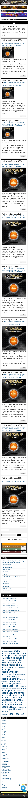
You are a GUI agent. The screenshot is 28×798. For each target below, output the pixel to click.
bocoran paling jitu (10, 679)
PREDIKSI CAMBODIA (7, 567)
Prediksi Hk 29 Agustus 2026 (8, 636)
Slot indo (3, 728)
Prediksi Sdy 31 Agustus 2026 (12, 40)
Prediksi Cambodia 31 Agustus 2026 (10, 607)
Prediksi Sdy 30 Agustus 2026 (12, 80)
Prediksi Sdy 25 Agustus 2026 (12, 320)
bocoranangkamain (11, 674)
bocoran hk (23, 674)
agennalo (4, 651)
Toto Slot (3, 744)
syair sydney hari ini (5, 772)
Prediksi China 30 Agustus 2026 (9, 624)
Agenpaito (3, 738)
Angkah (3, 755)
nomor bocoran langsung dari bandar (12, 695)
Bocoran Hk (4, 776)
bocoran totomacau (22, 686)
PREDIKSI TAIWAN (6, 588)
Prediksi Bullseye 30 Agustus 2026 (10, 629)
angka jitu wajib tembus (13, 656)
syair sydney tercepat (6, 770)
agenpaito (10, 651)
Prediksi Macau (4, 758)
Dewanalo (3, 749)
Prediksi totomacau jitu (5, 714)
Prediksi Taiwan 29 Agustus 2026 (9, 638)
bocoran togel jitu (10, 686)
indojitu (18, 691)
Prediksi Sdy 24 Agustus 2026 (12, 372)
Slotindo (3, 726)
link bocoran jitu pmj (12, 691)
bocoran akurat (14, 664)
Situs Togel (4, 752)
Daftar (23, 546)
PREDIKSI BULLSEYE (7, 564)
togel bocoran (17, 714)
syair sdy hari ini (5, 769)
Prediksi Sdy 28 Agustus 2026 (12, 161)
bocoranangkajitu (10, 671)
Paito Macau (4, 763)
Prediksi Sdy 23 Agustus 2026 (12, 425)
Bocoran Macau (5, 760)
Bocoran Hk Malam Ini (6, 779)
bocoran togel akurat (11, 683)
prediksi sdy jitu (6, 709)
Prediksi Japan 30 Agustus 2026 (9, 622)
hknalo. (13, 691)
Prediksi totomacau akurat (21, 712)
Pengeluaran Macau (5, 766)
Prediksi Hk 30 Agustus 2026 (8, 612)
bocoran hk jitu (4, 676)
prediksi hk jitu (20, 707)
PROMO (3, 796)
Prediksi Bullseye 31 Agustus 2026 (10, 605)
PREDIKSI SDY (18, 45)
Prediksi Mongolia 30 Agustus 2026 (10, 617)
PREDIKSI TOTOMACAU (7, 591)
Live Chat (24, 796)
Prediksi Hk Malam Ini (6, 778)
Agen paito (3, 740)
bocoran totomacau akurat (6, 688)
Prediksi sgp (4, 746)
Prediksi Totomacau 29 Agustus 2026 (10, 634)
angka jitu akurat (18, 653)
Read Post (23, 75)
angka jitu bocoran (10, 655)
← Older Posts (4, 530)
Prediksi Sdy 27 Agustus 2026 (12, 214)
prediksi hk (15, 707)
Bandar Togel (4, 754)
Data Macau (4, 764)
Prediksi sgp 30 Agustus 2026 (8, 619)
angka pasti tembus (11, 661)
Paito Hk (3, 781)
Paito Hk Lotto (4, 782)
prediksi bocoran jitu (11, 705)
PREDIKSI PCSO (6, 581)
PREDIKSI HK (5, 572)
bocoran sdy (22, 679)
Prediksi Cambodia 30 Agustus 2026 (10, 631)
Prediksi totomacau (11, 712)
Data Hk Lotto (4, 787)
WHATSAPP (19, 796)
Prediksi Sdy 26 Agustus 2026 (12, 267)
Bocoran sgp (4, 748)
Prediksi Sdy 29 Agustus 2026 (12, 121)
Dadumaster (4, 757)
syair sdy (3, 773)
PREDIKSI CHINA (6, 569)
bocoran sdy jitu (4, 681)
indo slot (3, 729)
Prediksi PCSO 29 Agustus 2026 (9, 641)
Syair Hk (3, 784)
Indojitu (3, 737)
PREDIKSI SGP (5, 586)
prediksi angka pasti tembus (12, 701)
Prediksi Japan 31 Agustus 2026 (9, 598)
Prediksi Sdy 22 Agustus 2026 (12, 478)
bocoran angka (8, 667)
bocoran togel (14, 681)
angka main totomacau (11, 660)
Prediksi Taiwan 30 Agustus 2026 (9, 615)
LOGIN (8, 796)
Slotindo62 (3, 725)
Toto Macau (4, 767)
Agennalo (3, 720)
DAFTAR (13, 796)
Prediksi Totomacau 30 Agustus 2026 (10, 610)
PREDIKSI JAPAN (6, 574)
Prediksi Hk (4, 775)
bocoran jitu (13, 676)
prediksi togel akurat (12, 710)
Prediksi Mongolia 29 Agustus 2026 (10, 643)
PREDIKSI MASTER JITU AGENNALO (11, 576)
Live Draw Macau (5, 761)
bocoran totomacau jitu (16, 688)
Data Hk (3, 785)
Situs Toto (3, 751)
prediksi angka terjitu (11, 703)
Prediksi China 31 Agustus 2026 (9, 600)
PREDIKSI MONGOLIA (7, 579)
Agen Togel (4, 722)
